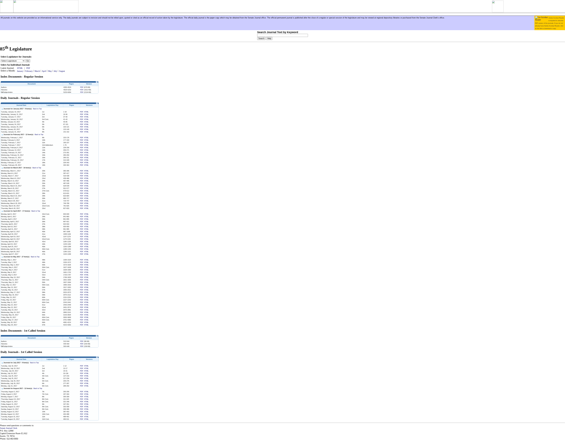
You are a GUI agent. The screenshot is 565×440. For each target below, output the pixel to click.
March (37, 71)
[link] (96, 81)
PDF (28, 68)
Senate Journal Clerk (8, 428)
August (62, 71)
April (44, 71)
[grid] (49, 90)
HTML (20, 68)
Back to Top (37, 109)
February (29, 71)
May (50, 71)
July (55, 71)
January (20, 71)
